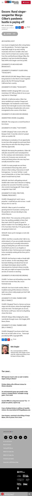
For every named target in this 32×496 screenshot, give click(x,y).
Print (28, 27)
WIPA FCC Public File (8, 455)
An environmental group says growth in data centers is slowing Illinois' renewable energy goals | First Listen (15, 393)
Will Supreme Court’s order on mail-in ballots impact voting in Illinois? (15, 378)
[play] (2, 494)
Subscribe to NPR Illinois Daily (10, 462)
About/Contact (7, 444)
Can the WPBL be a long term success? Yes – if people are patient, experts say (15, 401)
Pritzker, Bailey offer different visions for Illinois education (14, 385)
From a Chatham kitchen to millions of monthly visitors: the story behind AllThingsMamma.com (16, 409)
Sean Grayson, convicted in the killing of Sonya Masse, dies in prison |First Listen (16, 416)
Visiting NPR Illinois (8, 448)
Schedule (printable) (8, 458)
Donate (26, 2)
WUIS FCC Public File (8, 451)
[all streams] (30, 494)
